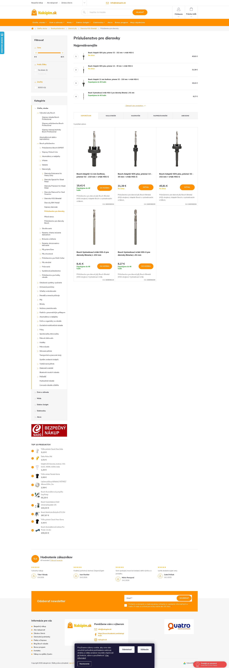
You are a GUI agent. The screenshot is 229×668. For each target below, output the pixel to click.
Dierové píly (46, 169)
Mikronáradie (44, 347)
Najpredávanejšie (160, 116)
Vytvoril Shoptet (192, 663)
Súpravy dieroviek (50, 207)
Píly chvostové (47, 254)
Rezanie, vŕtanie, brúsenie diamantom (51, 234)
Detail (146, 187)
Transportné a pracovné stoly (50, 355)
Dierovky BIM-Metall (51, 203)
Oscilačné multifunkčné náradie (51, 325)
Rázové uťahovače (46, 338)
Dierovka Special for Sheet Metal (54, 180)
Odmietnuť (127, 649)
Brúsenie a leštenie (49, 239)
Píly (41, 300)
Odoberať (184, 598)
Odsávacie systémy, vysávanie (51, 283)
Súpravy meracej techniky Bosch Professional (51, 131)
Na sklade (42, 70)
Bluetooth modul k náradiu (49, 372)
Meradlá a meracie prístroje (50, 295)
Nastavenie (84, 664)
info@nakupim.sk (104, 629)
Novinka (42, 74)
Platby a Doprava (40, 640)
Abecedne (185, 116)
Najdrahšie (135, 116)
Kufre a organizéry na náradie (50, 321)
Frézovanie (46, 267)
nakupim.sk (102, 640)
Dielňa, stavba (42, 108)
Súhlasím (145, 649)
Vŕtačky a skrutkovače (48, 291)
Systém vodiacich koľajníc (49, 359)
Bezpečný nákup (37, 3)
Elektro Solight (42, 404)
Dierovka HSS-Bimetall (52, 198)
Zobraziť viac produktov (135, 106)
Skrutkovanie (47, 228)
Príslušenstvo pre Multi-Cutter (53, 258)
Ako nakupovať (52, 3)
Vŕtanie (44, 160)
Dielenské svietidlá (46, 368)
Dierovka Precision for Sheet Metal (54, 187)
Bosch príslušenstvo (47, 143)
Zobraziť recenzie (56, 560)
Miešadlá (43, 376)
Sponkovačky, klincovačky (49, 334)
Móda (39, 398)
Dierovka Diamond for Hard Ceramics (54, 193)
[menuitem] (39, 22)
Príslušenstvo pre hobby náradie (51, 276)
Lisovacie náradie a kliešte (49, 385)
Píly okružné (46, 262)
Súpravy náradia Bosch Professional (50, 118)
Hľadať (140, 12)
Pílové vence (49, 217)
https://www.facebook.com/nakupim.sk (111, 634)
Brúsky (42, 304)
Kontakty (37, 651)
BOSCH (41, 87)
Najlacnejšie (111, 116)
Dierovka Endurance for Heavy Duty (53, 174)
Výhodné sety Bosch (47, 113)
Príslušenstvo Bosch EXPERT (53, 148)
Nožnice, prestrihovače (48, 308)
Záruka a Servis (66, 3)
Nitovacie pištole (46, 351)
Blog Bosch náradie (41, 644)
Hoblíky (42, 342)
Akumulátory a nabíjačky (51, 156)
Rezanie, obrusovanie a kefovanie (50, 244)
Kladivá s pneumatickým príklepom (52, 312)
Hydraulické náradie (47, 381)
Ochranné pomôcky (47, 287)
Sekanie (45, 165)
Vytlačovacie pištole (47, 364)
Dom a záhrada (43, 392)
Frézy (42, 330)
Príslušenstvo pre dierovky (54, 211)
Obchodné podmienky (42, 637)
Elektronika (41, 411)
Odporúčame (86, 116)
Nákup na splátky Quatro (43, 654)
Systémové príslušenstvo (51, 271)
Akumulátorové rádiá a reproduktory (48, 138)
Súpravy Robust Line (50, 152)
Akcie (39, 417)
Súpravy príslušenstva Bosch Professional (52, 124)
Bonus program (39, 647)
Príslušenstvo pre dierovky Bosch (54, 222)
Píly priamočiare (48, 249)
